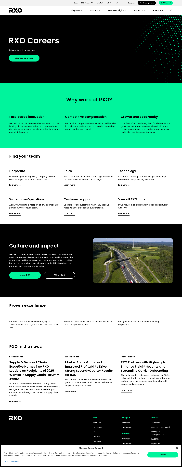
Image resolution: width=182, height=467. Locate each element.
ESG (94, 432)
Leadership (97, 427)
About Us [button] (138, 10)
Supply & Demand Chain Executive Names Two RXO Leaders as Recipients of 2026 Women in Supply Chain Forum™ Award (34, 370)
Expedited (155, 443)
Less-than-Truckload (160, 427)
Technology (127, 427)
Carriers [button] (94, 10)
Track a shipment (147, 3)
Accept (162, 454)
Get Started (166, 3)
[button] (177, 448)
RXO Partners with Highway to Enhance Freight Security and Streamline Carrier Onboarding (144, 366)
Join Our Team (119, 3)
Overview (126, 422)
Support (131, 3)
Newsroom (97, 441)
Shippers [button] (75, 10)
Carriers (96, 436)
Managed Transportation (157, 433)
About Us (97, 422)
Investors (158, 10)
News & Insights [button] (116, 10)
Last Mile (155, 439)
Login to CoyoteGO (103, 3)
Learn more (15, 185)
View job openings (24, 58)
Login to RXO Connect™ (83, 3)
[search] (171, 10)
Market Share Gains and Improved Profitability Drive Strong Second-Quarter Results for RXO (89, 368)
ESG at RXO (59, 275)
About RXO (25, 275)
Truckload (155, 422)
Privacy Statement (12, 461)
